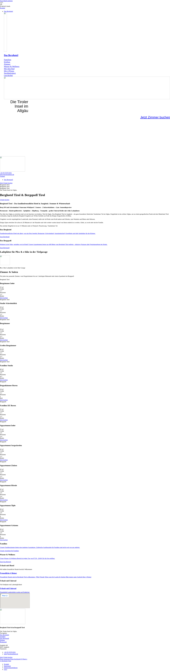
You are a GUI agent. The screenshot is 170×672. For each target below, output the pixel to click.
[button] (87, 11)
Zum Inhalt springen (6, 1)
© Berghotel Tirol (5, 661)
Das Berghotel (11, 55)
